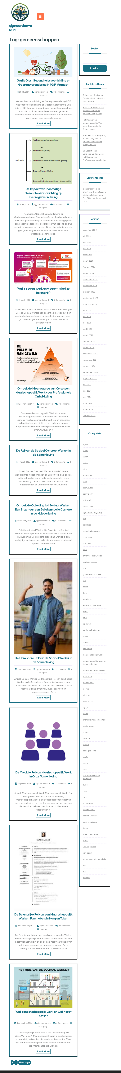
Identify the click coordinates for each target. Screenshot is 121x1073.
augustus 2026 (90, 230)
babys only (88, 506)
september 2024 (90, 372)
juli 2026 (87, 236)
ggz (84, 568)
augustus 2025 (90, 304)
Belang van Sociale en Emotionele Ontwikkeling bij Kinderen (94, 98)
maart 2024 (88, 409)
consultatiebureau (91, 531)
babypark (87, 500)
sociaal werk (89, 809)
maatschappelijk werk (93, 655)
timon (85, 828)
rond (85, 791)
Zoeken (95, 48)
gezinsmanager (90, 562)
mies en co (88, 701)
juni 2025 (87, 316)
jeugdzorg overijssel (92, 605)
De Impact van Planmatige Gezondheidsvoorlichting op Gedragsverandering (43, 193)
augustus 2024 (90, 378)
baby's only (88, 494)
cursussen (88, 537)
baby (85, 481)
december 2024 (90, 354)
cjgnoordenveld (90, 189)
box (84, 518)
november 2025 (90, 285)
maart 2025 (88, 335)
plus (85, 769)
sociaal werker (90, 816)
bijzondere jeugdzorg (92, 512)
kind (85, 617)
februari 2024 (89, 415)
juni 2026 (87, 242)
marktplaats (88, 682)
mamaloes (87, 676)
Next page (24, 1062)
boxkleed (87, 525)
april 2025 (87, 329)
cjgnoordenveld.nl (20, 27)
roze (85, 797)
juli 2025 (87, 310)
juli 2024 (87, 384)
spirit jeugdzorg (90, 822)
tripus (85, 840)
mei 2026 (87, 248)
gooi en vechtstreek (92, 574)
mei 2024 (87, 397)
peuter (86, 757)
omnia (85, 713)
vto (84, 865)
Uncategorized (89, 846)
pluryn (86, 763)
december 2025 (90, 279)
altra (85, 469)
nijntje (85, 707)
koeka (85, 636)
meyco (86, 689)
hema (85, 587)
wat (84, 871)
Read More (43, 123)
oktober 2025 (89, 292)
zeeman (86, 877)
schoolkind (88, 803)
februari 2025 (89, 341)
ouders (86, 732)
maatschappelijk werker (94, 670)
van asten (87, 853)
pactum (86, 738)
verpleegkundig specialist (94, 859)
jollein (85, 611)
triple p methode (90, 834)
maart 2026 (88, 261)
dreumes (87, 543)
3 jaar (85, 444)
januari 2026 (88, 273)
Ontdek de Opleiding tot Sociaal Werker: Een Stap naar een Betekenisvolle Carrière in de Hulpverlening (43, 509)
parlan (86, 744)
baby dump (88, 487)
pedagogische (89, 751)
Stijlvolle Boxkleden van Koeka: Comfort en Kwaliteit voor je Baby (93, 110)
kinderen (87, 624)
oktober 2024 (89, 366)
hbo (84, 580)
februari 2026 (89, 267)
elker (85, 549)
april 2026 (87, 254)
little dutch (87, 648)
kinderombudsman (91, 630)
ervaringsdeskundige (92, 556)
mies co (86, 695)
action (86, 463)
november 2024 (90, 360)
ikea (85, 593)
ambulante (88, 475)
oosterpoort (88, 726)
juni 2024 (87, 391)
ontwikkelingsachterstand (95, 720)
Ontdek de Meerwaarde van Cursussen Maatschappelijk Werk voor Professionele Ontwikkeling (43, 392)
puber (85, 785)
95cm (85, 457)
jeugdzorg (87, 599)
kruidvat (86, 642)
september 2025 (90, 298)
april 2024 (87, 403)
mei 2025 (87, 323)
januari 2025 (88, 347)
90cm (85, 450)
